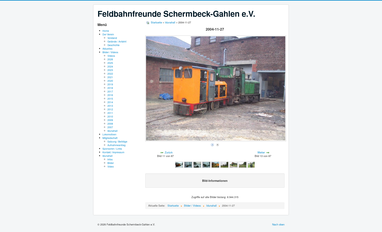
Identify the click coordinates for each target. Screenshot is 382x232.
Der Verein (108, 34)
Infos (110, 159)
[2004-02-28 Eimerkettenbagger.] (206, 164)
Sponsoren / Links (112, 148)
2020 (110, 80)
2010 (110, 116)
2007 (110, 127)
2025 (110, 62)
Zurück (169, 152)
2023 (110, 70)
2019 (110, 84)
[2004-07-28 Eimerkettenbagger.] (224, 164)
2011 (110, 113)
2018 (110, 88)
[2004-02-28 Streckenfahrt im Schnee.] (188, 164)
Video (110, 166)
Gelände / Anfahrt (116, 41)
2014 (110, 102)
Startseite (156, 22)
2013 (110, 105)
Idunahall (112, 130)
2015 (110, 98)
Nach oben (278, 224)
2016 (110, 95)
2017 (110, 91)
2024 (110, 66)
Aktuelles (107, 48)
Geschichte (113, 45)
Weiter (261, 152)
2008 (110, 123)
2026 (110, 59)
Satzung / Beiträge (117, 141)
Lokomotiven (109, 134)
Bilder (110, 163)
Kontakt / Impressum (113, 152)
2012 (110, 109)
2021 (110, 77)
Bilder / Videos (110, 52)
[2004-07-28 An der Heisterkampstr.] (233, 164)
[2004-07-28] (243, 164)
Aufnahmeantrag (116, 145)
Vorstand (112, 37)
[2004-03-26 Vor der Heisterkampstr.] (215, 164)
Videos (111, 55)
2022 (110, 73)
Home (105, 30)
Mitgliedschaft (109, 138)
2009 (110, 120)
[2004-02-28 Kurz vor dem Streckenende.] (197, 164)
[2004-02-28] (179, 164)
